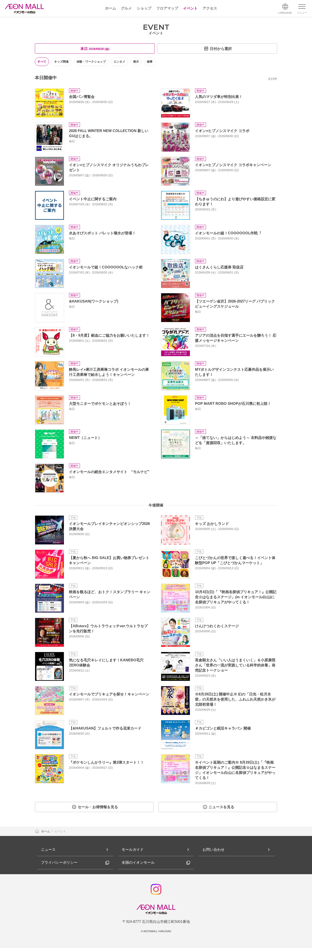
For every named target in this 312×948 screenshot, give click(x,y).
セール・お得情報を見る (98, 807)
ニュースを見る (221, 807)
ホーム (46, 831)
